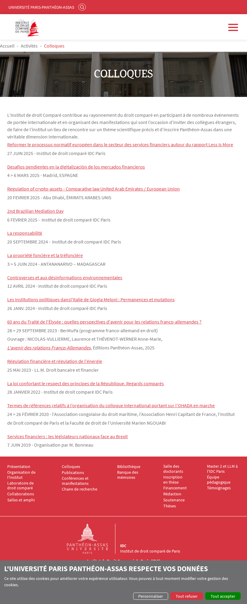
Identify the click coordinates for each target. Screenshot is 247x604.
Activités (29, 46)
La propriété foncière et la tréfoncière (45, 255)
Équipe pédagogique (218, 480)
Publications (73, 472)
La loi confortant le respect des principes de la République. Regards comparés (85, 383)
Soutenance (174, 500)
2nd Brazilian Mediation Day (35, 211)
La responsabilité (24, 233)
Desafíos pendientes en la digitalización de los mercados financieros (76, 167)
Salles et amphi (21, 500)
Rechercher (83, 7)
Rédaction (172, 494)
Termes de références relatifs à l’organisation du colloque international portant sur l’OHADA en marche (111, 405)
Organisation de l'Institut (21, 475)
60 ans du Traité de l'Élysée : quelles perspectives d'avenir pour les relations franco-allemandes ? (104, 322)
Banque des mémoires (127, 475)
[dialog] (123, 582)
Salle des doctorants (173, 469)
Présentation (18, 466)
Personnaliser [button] (150, 596)
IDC (123, 545)
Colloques (71, 466)
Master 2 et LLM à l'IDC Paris (222, 469)
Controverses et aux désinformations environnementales (64, 277)
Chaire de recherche (79, 489)
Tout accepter (223, 596)
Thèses (169, 506)
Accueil (7, 46)
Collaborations (20, 494)
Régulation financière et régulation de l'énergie (54, 361)
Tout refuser (187, 596)
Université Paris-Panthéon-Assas (41, 7)
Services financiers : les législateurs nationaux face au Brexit (67, 436)
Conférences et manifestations (75, 481)
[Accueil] (93, 539)
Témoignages (219, 488)
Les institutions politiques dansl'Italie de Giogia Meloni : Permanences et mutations (91, 299)
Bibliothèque (128, 466)
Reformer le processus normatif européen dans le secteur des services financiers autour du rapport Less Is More (120, 144)
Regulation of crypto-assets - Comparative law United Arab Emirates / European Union (93, 189)
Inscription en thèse (173, 480)
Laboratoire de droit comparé (20, 486)
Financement (175, 488)
